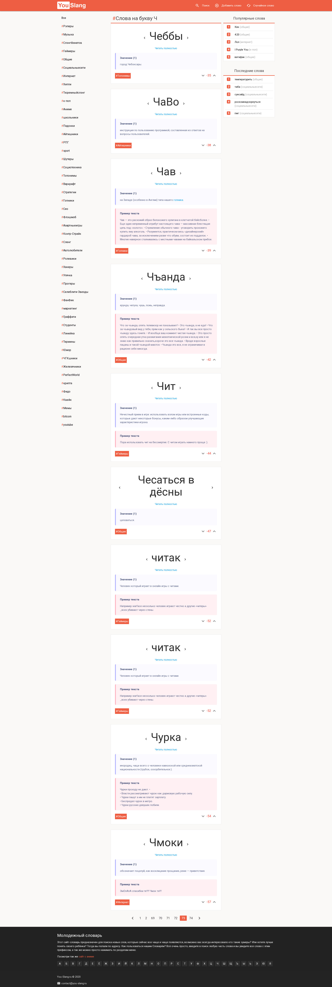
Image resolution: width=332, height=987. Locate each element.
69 (153, 918)
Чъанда (166, 277)
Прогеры (68, 283)
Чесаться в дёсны (166, 486)
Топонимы (69, 175)
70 (160, 918)
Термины (68, 341)
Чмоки (166, 842)
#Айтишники (123, 145)
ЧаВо (166, 102)
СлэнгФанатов (71, 42)
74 (191, 918)
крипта (66, 383)
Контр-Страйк (71, 233)
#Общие (121, 360)
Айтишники (69, 134)
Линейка (68, 333)
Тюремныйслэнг (73, 92)
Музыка (67, 34)
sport (65, 150)
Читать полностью (166, 48)
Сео (64, 209)
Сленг (66, 242)
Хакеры (67, 267)
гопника (178, 200)
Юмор (66, 350)
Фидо (65, 391)
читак (166, 558)
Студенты (68, 325)
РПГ (65, 142)
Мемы (66, 408)
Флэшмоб (68, 217)
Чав (166, 171)
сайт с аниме (86, 956)
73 (183, 918)
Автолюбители (71, 250)
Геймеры (68, 51)
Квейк (66, 399)
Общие (66, 59)
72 (175, 918)
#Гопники (121, 250)
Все (63, 18)
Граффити (68, 316)
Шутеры (67, 159)
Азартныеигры (71, 225)
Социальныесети (73, 67)
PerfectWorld (70, 375)
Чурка (166, 737)
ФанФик (67, 300)
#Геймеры (122, 453)
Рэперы (67, 26)
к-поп (66, 101)
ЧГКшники (69, 358)
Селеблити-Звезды (74, 292)
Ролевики (68, 258)
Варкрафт (68, 184)
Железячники (71, 366)
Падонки (68, 125)
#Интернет (122, 902)
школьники (69, 117)
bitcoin (66, 416)
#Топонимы (123, 75)
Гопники (67, 200)
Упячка (66, 275)
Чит (166, 386)
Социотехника (71, 167)
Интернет (68, 76)
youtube (67, 424)
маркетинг (69, 308)
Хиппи (66, 84)
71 (168, 918)
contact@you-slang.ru (74, 983)
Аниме (66, 109)
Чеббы (166, 36)
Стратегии (68, 192)
